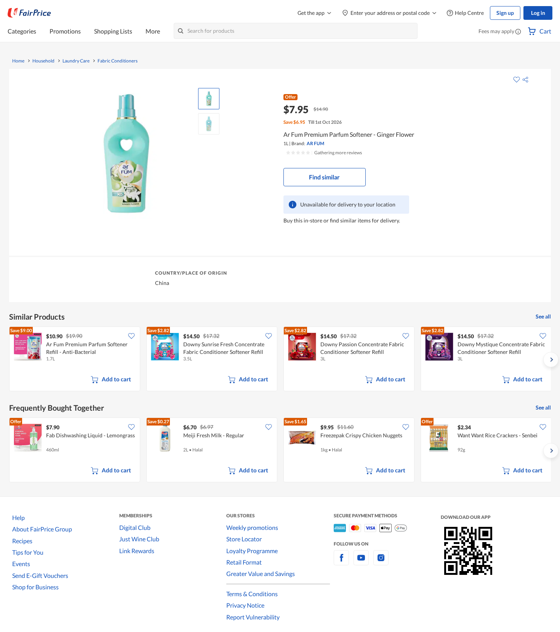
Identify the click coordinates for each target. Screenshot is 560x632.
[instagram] (381, 562)
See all (543, 316)
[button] (518, 32)
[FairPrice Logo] (29, 13)
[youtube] (361, 562)
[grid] (280, 359)
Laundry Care (76, 61)
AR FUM (315, 143)
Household (43, 61)
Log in (538, 13)
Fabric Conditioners (118, 61)
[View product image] (208, 98)
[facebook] (341, 562)
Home (18, 61)
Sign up (505, 13)
